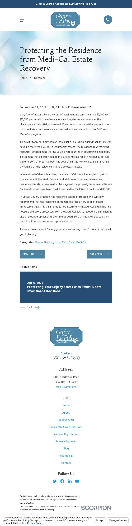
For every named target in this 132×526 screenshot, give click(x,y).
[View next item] (37, 307)
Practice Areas (66, 420)
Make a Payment (66, 441)
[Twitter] (55, 481)
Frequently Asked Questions (66, 427)
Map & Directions (66, 387)
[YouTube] (77, 481)
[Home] (65, 19)
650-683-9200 (66, 357)
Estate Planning (44, 242)
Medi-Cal (81, 242)
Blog (66, 449)
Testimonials (66, 456)
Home (66, 405)
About (66, 413)
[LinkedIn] (70, 481)
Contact (66, 463)
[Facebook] (62, 481)
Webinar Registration (66, 434)
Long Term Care (64, 242)
